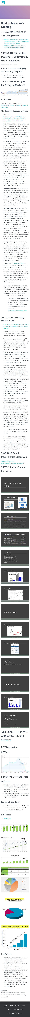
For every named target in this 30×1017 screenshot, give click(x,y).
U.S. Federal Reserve (19, 263)
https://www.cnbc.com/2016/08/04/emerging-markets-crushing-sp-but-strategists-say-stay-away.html (16, 326)
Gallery (17, 1005)
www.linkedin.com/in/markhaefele (17, 310)
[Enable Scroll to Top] (27, 1014)
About (11, 1005)
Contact (9, 1009)
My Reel (23, 1005)
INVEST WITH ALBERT (18, 1009)
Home (6, 1005)
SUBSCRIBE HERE (6, 740)
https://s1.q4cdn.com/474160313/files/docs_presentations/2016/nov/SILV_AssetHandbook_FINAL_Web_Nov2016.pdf (16, 41)
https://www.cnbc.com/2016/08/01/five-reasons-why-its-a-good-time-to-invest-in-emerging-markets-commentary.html (14, 119)
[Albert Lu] (3, 3)
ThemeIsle (20, 1013)
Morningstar (7, 818)
